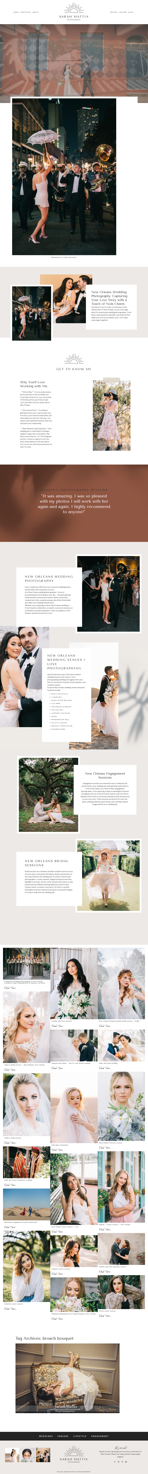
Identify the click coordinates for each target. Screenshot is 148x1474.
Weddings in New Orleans (64, 257)
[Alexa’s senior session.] (121, 1292)
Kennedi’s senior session (13, 1304)
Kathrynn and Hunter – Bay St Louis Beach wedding (70, 1063)
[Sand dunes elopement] (74, 1107)
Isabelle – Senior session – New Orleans (114, 1224)
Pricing (114, 12)
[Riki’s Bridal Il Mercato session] (121, 1106)
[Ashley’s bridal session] (26, 1104)
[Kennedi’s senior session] (26, 1266)
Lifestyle (80, 1436)
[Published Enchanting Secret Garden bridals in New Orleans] (74, 1294)
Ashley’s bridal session (12, 1138)
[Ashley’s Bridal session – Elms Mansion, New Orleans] (26, 1027)
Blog (130, 12)
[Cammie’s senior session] (74, 1251)
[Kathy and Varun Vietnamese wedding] (26, 1162)
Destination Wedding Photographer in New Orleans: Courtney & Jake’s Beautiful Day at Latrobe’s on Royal (24, 982)
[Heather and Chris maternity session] (121, 1249)
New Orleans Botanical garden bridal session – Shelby (119, 1021)
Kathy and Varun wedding (108, 1063)
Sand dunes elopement (59, 1145)
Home (16, 12)
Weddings (46, 1436)
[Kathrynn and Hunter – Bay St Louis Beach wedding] (74, 1045)
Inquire (123, 12)
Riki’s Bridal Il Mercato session (110, 1143)
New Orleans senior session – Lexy (65, 1227)
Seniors (63, 1436)
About (36, 12)
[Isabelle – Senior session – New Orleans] (121, 1187)
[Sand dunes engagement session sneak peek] (26, 1204)
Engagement (100, 1436)
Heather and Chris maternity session (112, 1267)
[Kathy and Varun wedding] (121, 1045)
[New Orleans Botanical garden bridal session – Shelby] (121, 983)
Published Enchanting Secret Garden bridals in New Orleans (73, 1314)
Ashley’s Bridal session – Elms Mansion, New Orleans (24, 1065)
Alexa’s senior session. (107, 1311)
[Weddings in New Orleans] (64, 176)
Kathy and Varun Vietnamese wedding (18, 1180)
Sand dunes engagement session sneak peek (20, 1222)
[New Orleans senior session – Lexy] (74, 1189)
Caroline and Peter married (61, 1021)
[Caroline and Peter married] (74, 983)
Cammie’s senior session (60, 1269)
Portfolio (26, 12)
